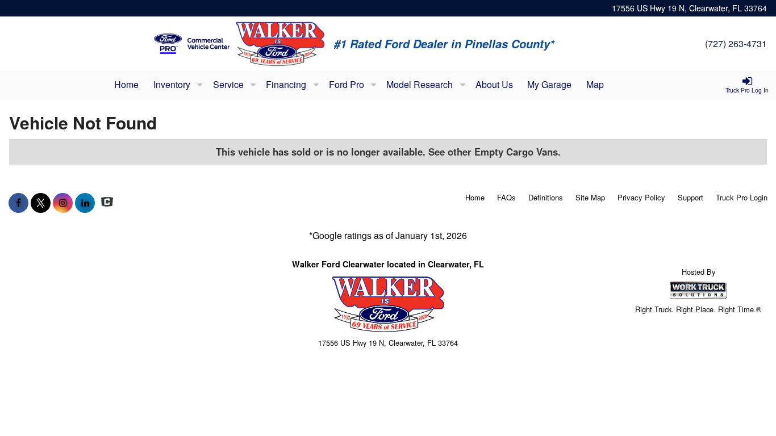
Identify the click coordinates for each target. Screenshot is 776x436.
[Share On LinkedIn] (85, 202)
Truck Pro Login (741, 197)
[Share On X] (41, 202)
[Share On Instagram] (63, 202)
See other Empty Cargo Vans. (494, 151)
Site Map (590, 197)
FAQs (506, 197)
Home (126, 84)
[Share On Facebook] (18, 202)
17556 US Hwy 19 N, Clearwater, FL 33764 (689, 8)
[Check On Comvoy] (107, 202)
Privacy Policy (641, 197)
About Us (494, 84)
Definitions (545, 197)
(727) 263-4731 (736, 43)
